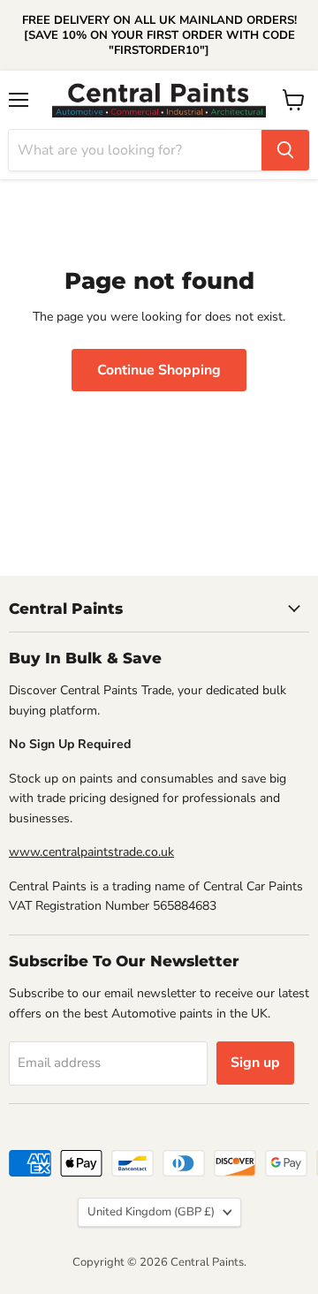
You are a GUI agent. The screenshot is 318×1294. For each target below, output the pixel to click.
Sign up (255, 1062)
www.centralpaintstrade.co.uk (91, 852)
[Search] (285, 150)
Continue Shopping (159, 370)
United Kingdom (151, 1212)
